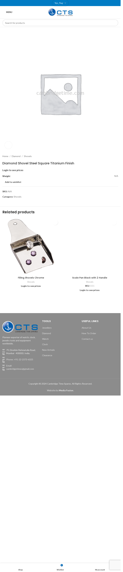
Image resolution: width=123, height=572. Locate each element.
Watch (45, 338)
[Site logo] (60, 12)
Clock (45, 344)
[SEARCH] (114, 22)
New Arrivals (48, 349)
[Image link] (20, 326)
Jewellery (47, 327)
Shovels (28, 156)
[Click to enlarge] (8, 145)
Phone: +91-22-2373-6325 (19, 359)
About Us (86, 327)
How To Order (89, 333)
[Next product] (116, 156)
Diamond (16, 156)
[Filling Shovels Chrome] (31, 246)
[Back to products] (112, 156)
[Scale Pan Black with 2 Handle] (89, 246)
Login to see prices (12, 170)
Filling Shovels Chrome (31, 277)
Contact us (87, 338)
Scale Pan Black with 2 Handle (89, 277)
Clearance (47, 355)
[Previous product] (109, 156)
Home (5, 156)
